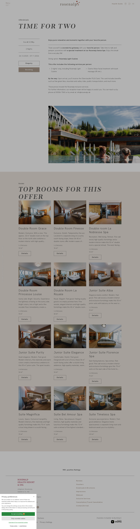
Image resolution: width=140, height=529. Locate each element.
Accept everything (16, 514)
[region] (18, 504)
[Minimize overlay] (33, 496)
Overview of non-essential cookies (18, 522)
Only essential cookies (18, 518)
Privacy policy (14, 526)
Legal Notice (22, 526)
